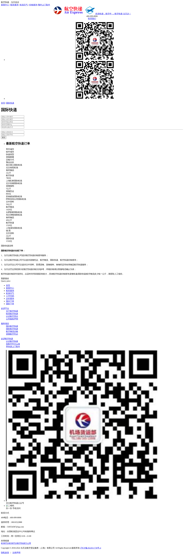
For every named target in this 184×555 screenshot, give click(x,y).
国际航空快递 (12, 329)
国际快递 (10, 103)
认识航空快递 (12, 341)
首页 (3, 103)
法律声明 (16, 552)
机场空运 (5, 543)
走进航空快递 (7, 339)
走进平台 (5, 308)
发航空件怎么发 (13, 344)
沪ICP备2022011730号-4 (90, 548)
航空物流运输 (12, 331)
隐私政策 (5, 552)
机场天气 (24, 5)
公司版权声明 (12, 319)
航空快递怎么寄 (24, 543)
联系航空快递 (12, 314)
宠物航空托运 (12, 334)
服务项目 (5, 323)
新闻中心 (5, 5)
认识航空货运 (12, 316)
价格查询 (33, 5)
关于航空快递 (12, 311)
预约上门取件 (44, 5)
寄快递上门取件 (13, 346)
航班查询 (14, 5)
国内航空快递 (12, 326)
